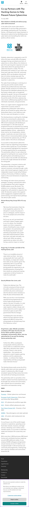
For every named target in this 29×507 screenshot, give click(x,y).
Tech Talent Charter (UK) (8, 408)
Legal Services (4, 463)
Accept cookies (14, 503)
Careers (3, 475)
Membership (4, 470)
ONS (2, 416)
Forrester (3, 394)
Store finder (4, 477)
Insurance (3, 466)
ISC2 (2, 402)
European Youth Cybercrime (9, 397)
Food (2, 458)
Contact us (4, 472)
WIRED (3, 413)
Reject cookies (14, 499)
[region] (14, 493)
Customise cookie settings (14, 495)
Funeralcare (4, 461)
